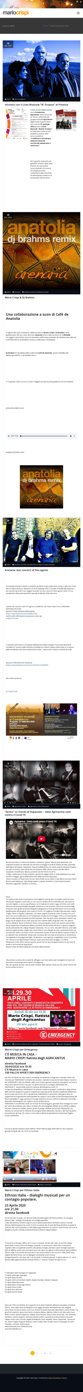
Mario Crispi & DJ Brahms (19, 297)
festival (16, 1185)
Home (45, 26)
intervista (48, 1185)
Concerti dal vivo (32, 565)
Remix (47, 292)
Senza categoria (19, 99)
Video (24, 806)
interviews (23, 1185)
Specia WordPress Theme (57, 1378)
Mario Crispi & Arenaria (47, 565)
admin (8, 99)
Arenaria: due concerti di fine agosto (26, 570)
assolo (60, 1044)
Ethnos (42, 1185)
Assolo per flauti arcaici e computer (26, 1044)
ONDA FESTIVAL (12, 618)
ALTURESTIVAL (12, 691)
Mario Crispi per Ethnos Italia (22, 1190)
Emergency (67, 1044)
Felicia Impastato (43, 806)
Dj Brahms (40, 292)
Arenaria (17, 292)
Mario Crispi (32, 1185)
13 (45, 1353)
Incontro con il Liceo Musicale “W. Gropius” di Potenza (36, 104)
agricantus (18, 806)
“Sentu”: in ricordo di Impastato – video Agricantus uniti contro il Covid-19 (38, 813)
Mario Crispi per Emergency (21, 1049)
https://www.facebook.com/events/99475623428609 (26, 665)
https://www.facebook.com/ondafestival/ (21, 613)
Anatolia (27, 292)
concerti (23, 565)
